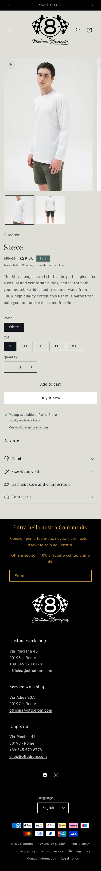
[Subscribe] (86, 576)
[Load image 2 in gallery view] (50, 210)
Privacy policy (25, 851)
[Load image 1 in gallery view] (19, 210)
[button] (9, 30)
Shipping (28, 265)
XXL (75, 346)
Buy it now (51, 398)
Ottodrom (30, 843)
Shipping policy (79, 851)
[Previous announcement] (9, 5)
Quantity (10, 357)
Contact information (41, 858)
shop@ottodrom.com (28, 756)
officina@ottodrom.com (30, 670)
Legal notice (70, 858)
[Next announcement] (92, 5)
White (14, 327)
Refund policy (80, 843)
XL (57, 346)
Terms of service (52, 851)
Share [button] (14, 440)
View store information (28, 427)
